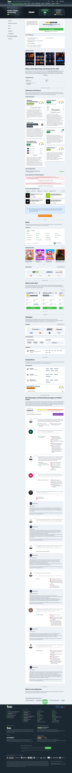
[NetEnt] (36, 272)
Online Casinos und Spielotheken (17, 3)
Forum (43, 3)
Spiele (25, 3)
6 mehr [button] (56, 370)
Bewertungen (48, 3)
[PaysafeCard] (36, 329)
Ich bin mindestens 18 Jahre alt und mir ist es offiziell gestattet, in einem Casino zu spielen (35, 751)
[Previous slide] (62, 51)
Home (9, 3)
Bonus (29, 3)
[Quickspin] (59, 276)
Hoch (45, 14)
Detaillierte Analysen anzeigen (36, 107)
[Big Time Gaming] (31, 276)
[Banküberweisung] (49, 333)
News (57, 3)
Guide (33, 3)
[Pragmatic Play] (59, 272)
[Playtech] (49, 272)
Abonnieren (48, 747)
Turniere (53, 3)
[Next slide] (64, 51)
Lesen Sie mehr (38, 5)
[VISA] (31, 333)
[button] (10, 14)
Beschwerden (38, 3)
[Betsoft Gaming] (49, 276)
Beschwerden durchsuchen (55, 112)
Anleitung (51, 302)
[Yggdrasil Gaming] (40, 276)
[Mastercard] (40, 333)
